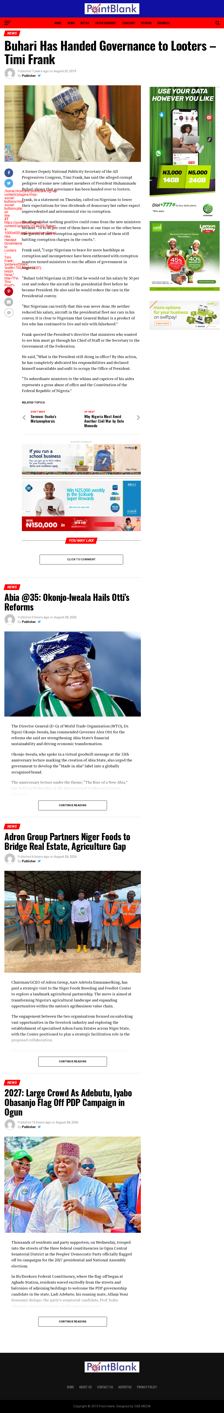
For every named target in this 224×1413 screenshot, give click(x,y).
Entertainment (105, 23)
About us (85, 1387)
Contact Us (105, 1387)
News (71, 23)
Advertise (125, 1387)
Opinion (146, 23)
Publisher (29, 75)
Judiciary (128, 23)
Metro (84, 23)
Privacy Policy (147, 1387)
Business (164, 23)
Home (57, 23)
